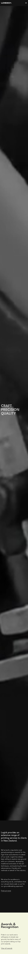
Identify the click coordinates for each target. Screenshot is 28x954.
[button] (26, 3)
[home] (6, 3)
